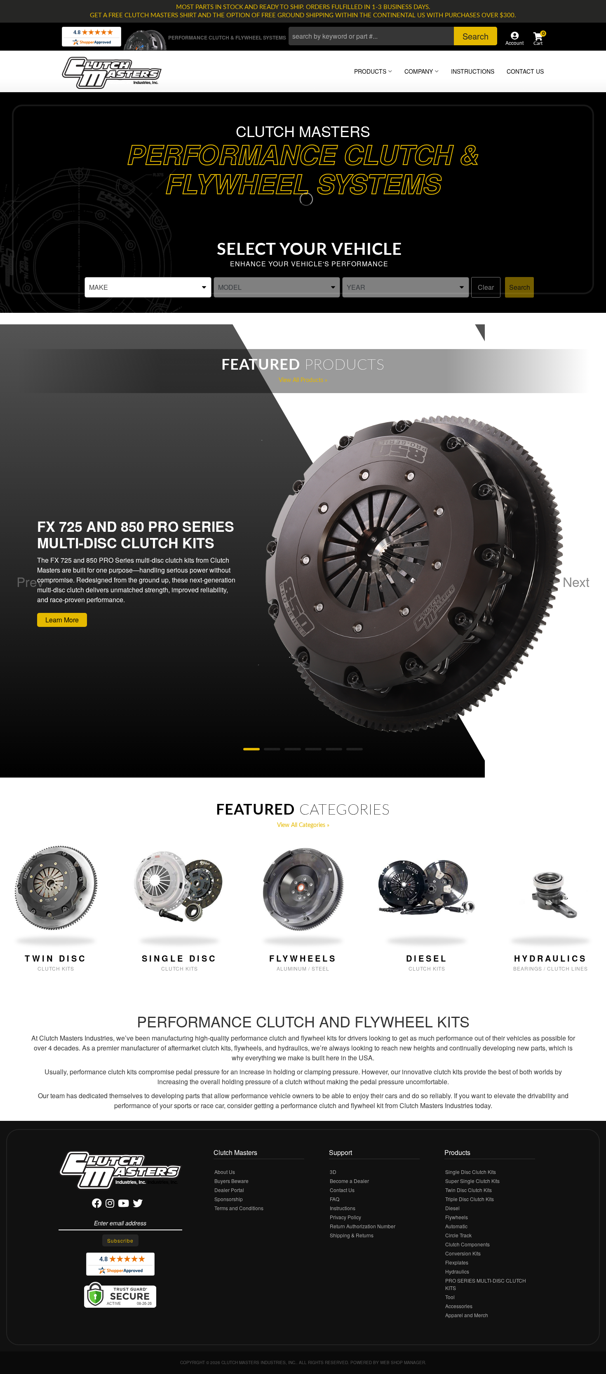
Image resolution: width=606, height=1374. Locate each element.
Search (519, 287)
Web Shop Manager (402, 1362)
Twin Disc (56, 958)
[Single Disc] (179, 887)
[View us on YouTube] (123, 1204)
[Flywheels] (303, 887)
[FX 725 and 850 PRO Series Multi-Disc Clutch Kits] (412, 576)
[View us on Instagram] (110, 1204)
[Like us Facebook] (97, 1204)
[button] (393, 36)
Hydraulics (550, 958)
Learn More (62, 619)
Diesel (427, 958)
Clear (486, 287)
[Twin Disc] (55, 887)
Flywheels (303, 958)
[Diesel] (426, 887)
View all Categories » (303, 825)
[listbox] (148, 287)
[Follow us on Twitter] (138, 1204)
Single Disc (179, 958)
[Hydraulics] (550, 887)
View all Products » (303, 380)
